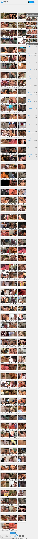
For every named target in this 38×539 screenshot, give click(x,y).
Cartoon (32, 78)
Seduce (32, 126)
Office (32, 115)
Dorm (32, 90)
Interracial (32, 108)
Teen (32, 142)
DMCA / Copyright (12, 538)
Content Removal (26, 538)
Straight (32, 138)
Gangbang (32, 94)
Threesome (32, 145)
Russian (32, 124)
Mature (32, 113)
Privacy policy (17, 538)
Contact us (21, 538)
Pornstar (32, 119)
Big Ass (32, 64)
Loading (12, 532)
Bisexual (32, 69)
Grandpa (32, 96)
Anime (32, 46)
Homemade (32, 103)
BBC (32, 57)
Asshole (32, 51)
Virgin (32, 156)
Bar (32, 53)
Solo (32, 135)
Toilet (32, 149)
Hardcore (32, 101)
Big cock (32, 67)
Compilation (32, 80)
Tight (32, 147)
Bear (32, 62)
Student (32, 140)
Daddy (32, 87)
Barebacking (32, 55)
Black (32, 71)
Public (32, 122)
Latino (32, 110)
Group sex (32, 99)
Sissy (32, 131)
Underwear (32, 154)
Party (32, 117)
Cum (32, 83)
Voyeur (32, 158)
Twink (32, 152)
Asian (32, 48)
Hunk (32, 106)
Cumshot (32, 85)
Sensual (32, 129)
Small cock (32, 133)
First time (32, 92)
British (32, 76)
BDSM (32, 60)
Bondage (32, 74)
